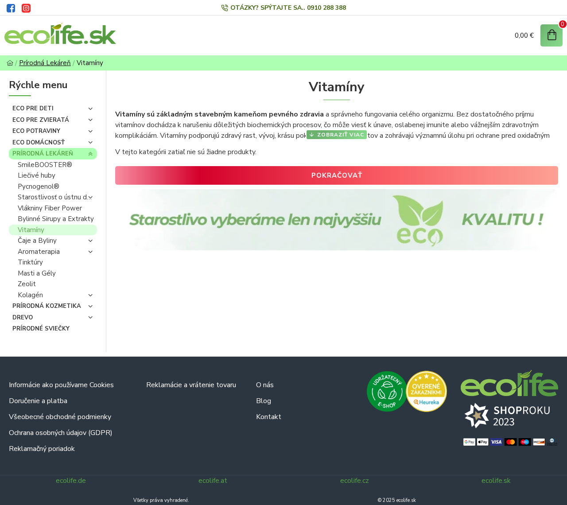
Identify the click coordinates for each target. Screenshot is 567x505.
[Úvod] (10, 63)
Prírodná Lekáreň (45, 62)
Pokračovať (336, 175)
